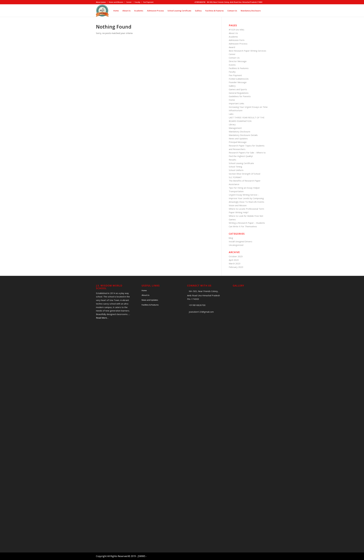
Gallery (232, 85)
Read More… (102, 317)
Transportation (236, 191)
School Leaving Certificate (241, 163)
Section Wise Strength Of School (244, 173)
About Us (233, 33)
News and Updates (238, 138)
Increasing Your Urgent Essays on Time (248, 107)
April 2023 (234, 259)
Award (232, 47)
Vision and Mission (116, 2)
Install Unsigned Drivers (240, 241)
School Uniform (236, 170)
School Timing (235, 166)
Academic (233, 36)
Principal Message (238, 142)
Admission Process (238, 43)
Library (232, 124)
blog (231, 237)
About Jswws (101, 2)
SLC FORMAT (235, 177)
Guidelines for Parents (240, 96)
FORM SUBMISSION (238, 78)
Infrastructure (235, 110)
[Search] (265, 10)
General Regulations (239, 92)
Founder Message (238, 82)
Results (232, 159)
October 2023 (236, 256)
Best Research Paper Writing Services (247, 50)
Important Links (236, 103)
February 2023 (236, 267)
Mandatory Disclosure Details (243, 135)
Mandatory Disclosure (239, 131)
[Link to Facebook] (266, 2)
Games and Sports (238, 89)
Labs (231, 113)
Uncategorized (236, 245)
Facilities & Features (239, 68)
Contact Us (234, 57)
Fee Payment (148, 2)
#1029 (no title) (236, 29)
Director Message (238, 61)
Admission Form (236, 40)
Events (232, 64)
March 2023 (234, 263)
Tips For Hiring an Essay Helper (244, 187)
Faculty (137, 2)
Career (129, 2)
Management (235, 128)
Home (232, 99)
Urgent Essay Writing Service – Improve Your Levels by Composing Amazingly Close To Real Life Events (246, 198)
